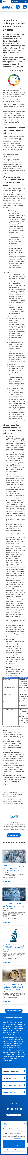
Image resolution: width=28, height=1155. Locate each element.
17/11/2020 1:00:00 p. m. (13, 70)
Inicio (2, 14)
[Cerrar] (25, 1123)
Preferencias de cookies (13, 1114)
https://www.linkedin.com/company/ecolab (7, 1108)
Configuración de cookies (14, 1149)
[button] (18, 7)
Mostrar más (6, 881)
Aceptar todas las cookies (14, 1142)
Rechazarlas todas (14, 1145)
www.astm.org (19, 803)
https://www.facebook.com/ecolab (12, 1108)
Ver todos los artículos (14, 1010)
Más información (13, 835)
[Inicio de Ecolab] (6, 7)
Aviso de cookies (17, 1138)
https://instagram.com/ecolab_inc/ (16, 1108)
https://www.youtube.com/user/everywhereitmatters (20, 1108)
